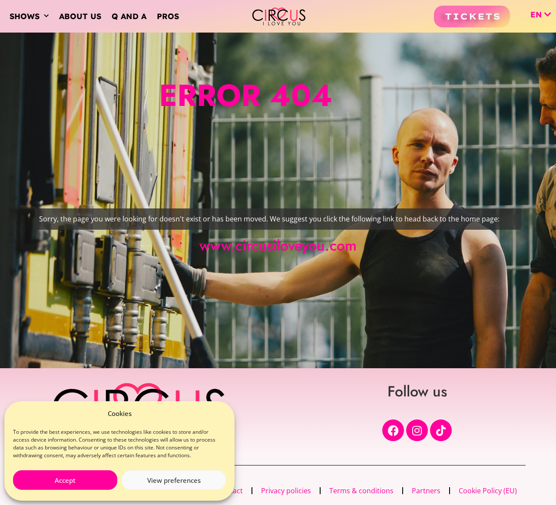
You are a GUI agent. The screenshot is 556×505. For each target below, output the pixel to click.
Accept (65, 480)
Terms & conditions (361, 490)
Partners (426, 490)
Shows (25, 16)
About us (80, 16)
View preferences (174, 480)
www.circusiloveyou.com (278, 245)
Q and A (129, 16)
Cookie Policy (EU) (488, 490)
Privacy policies (286, 490)
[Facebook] (393, 430)
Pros (168, 16)
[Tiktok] (441, 430)
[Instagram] (417, 430)
